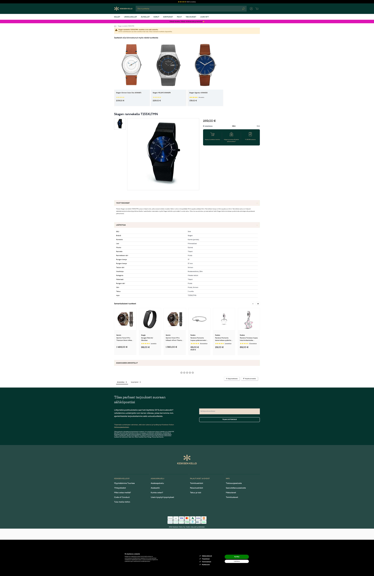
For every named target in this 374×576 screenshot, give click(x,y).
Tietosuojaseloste (234, 483)
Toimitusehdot (196, 483)
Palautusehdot (196, 488)
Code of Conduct (122, 497)
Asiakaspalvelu (157, 483)
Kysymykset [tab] (134, 382)
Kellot (117, 17)
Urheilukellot (130, 17)
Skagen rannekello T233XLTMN (126, 26)
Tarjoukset (191, 17)
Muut (179, 17)
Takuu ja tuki (195, 492)
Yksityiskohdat (123, 203)
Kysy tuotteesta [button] (233, 378)
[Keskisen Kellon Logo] (123, 9)
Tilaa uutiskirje (229, 419)
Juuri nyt (204, 17)
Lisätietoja (121, 225)
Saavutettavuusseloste (236, 488)
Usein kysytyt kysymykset (162, 497)
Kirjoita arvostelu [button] (250, 378)
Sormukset (168, 17)
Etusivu (115, 26)
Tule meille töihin (122, 502)
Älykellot (145, 17)
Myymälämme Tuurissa (124, 483)
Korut (156, 17)
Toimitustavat (232, 497)
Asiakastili (155, 488)
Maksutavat (231, 492)
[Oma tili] (251, 8)
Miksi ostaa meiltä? (122, 492)
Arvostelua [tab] (120, 382)
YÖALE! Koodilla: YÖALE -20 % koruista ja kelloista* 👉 (187, 21)
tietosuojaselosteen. (121, 427)
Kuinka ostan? (157, 492)
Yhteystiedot (120, 488)
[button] (258, 304)
